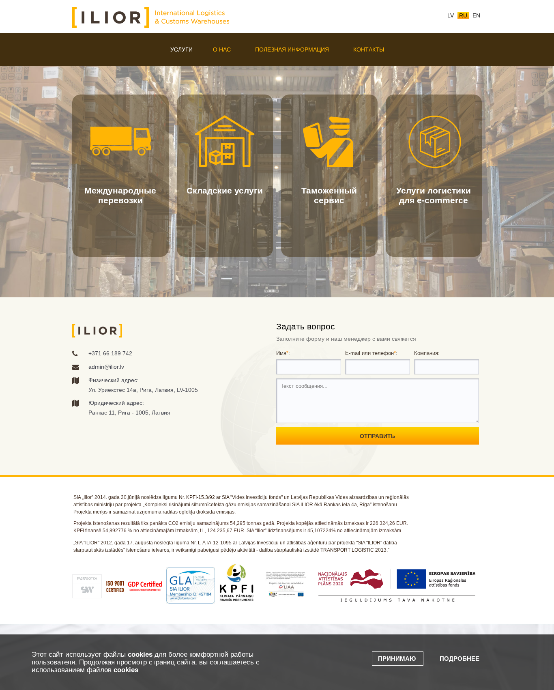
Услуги (181, 49)
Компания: (427, 353)
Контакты (368, 49)
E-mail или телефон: (371, 353)
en (476, 15)
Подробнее (459, 658)
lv (450, 15)
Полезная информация (292, 49)
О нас (222, 49)
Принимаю (397, 658)
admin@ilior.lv (106, 366)
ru (463, 15)
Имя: (283, 353)
